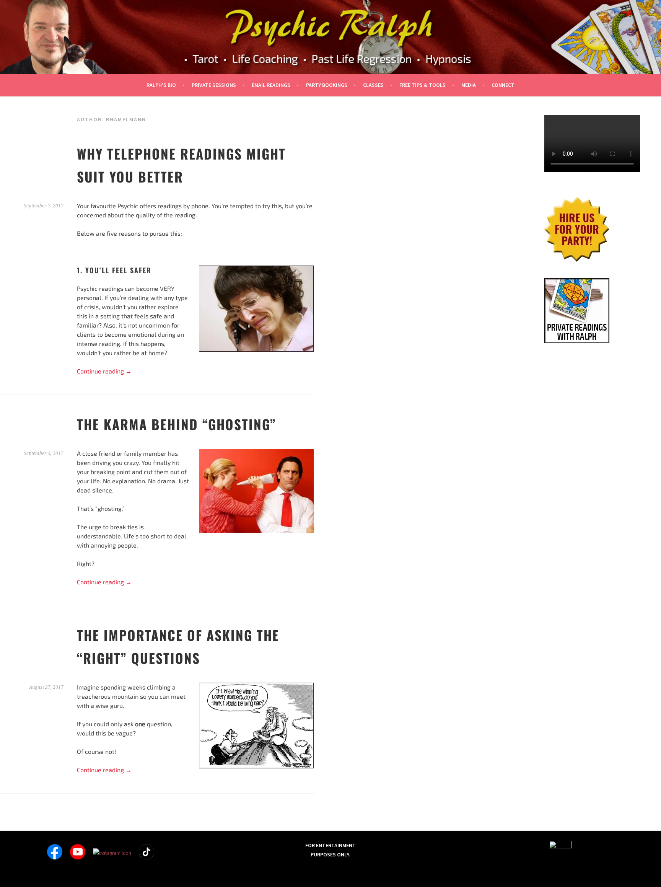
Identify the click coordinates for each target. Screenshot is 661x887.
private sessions (214, 85)
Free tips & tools (422, 85)
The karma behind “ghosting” (176, 424)
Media (468, 85)
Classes (373, 85)
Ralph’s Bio (161, 85)
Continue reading (104, 371)
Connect (503, 85)
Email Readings (271, 85)
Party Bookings (326, 85)
